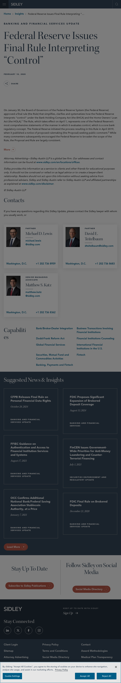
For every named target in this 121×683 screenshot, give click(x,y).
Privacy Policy (61, 669)
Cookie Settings (12, 676)
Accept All (85, 676)
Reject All (106, 676)
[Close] (115, 667)
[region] (60, 672)
